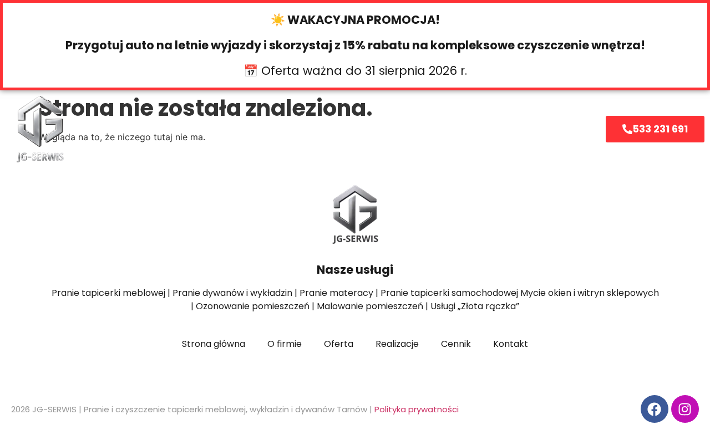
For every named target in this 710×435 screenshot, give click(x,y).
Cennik (372, 128)
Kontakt (501, 128)
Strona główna (167, 128)
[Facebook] (654, 409)
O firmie (313, 128)
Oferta (240, 128)
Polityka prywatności (416, 409)
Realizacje (435, 128)
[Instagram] (685, 409)
